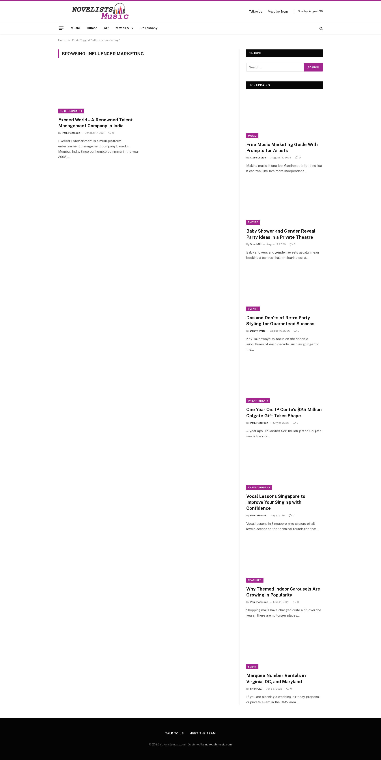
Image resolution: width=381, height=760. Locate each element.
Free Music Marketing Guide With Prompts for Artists (282, 147)
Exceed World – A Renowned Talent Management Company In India (95, 122)
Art (106, 28)
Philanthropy (258, 400)
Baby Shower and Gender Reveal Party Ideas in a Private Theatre (280, 234)
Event (252, 666)
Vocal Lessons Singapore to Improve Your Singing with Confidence (275, 502)
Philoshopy (148, 28)
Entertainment (71, 111)
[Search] (321, 28)
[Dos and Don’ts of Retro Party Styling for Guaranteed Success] (284, 289)
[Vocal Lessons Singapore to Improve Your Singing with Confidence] (284, 468)
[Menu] (61, 28)
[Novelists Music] (93, 11)
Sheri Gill (256, 244)
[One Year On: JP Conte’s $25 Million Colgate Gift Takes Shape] (284, 381)
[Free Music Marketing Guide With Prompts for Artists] (284, 116)
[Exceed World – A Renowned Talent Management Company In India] (99, 90)
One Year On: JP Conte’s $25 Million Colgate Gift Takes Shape (284, 412)
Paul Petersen (71, 132)
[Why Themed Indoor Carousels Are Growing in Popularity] (284, 561)
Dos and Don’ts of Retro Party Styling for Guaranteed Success (280, 320)
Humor (92, 28)
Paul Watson (258, 515)
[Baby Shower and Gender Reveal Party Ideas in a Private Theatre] (284, 203)
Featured (255, 580)
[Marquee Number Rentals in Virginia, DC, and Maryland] (284, 647)
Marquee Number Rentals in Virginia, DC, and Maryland (276, 678)
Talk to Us (255, 11)
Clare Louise (258, 157)
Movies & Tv (124, 28)
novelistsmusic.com (218, 744)
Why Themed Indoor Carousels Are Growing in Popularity (283, 592)
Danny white (257, 330)
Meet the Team (278, 11)
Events (253, 222)
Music (75, 28)
